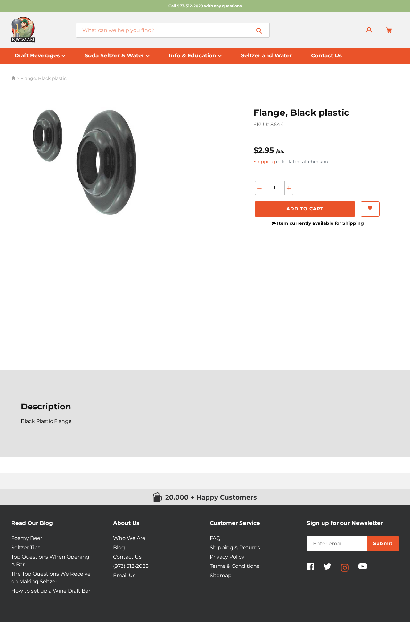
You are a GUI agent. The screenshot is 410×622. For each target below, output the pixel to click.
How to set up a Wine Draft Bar (50, 591)
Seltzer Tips (25, 547)
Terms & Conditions (234, 566)
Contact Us (127, 557)
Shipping (264, 161)
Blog (119, 547)
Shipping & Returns (235, 547)
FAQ (215, 538)
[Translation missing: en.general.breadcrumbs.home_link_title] (14, 78)
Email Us (124, 575)
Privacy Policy (227, 557)
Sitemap (221, 575)
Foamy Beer (26, 538)
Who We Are (129, 538)
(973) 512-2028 (131, 566)
